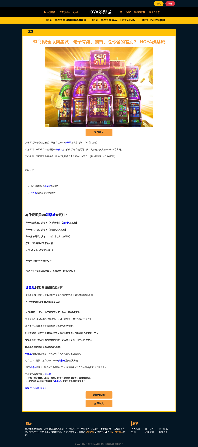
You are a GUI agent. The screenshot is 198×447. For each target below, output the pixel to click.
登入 (159, 3)
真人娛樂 (49, 12)
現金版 (34, 193)
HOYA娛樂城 (116, 432)
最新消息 (154, 12)
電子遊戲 (125, 12)
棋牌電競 (139, 12)
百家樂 (66, 222)
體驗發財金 (99, 394)
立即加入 (99, 132)
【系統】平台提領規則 (144, 20)
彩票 (76, 12)
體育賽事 (64, 12)
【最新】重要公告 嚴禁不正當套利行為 (105, 20)
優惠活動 (90, 432)
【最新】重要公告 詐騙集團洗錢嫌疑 (57, 20)
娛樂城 (68, 142)
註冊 (170, 3)
